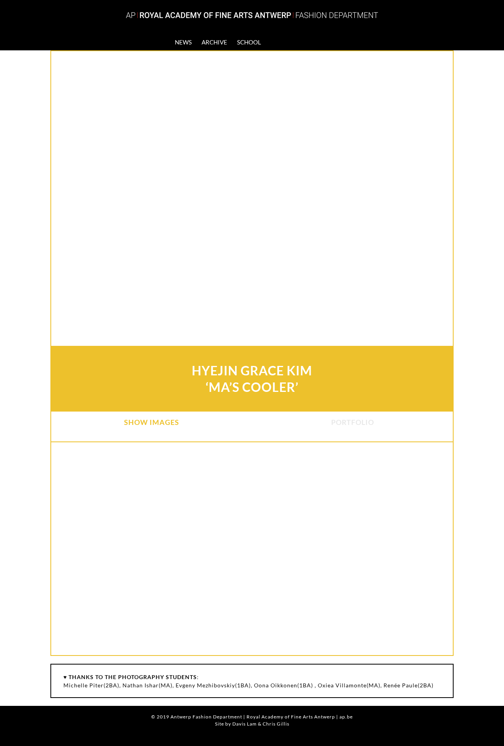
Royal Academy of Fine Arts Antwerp (290, 717)
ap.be (346, 717)
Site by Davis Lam (236, 724)
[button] (317, 42)
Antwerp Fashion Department (206, 717)
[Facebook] (287, 42)
